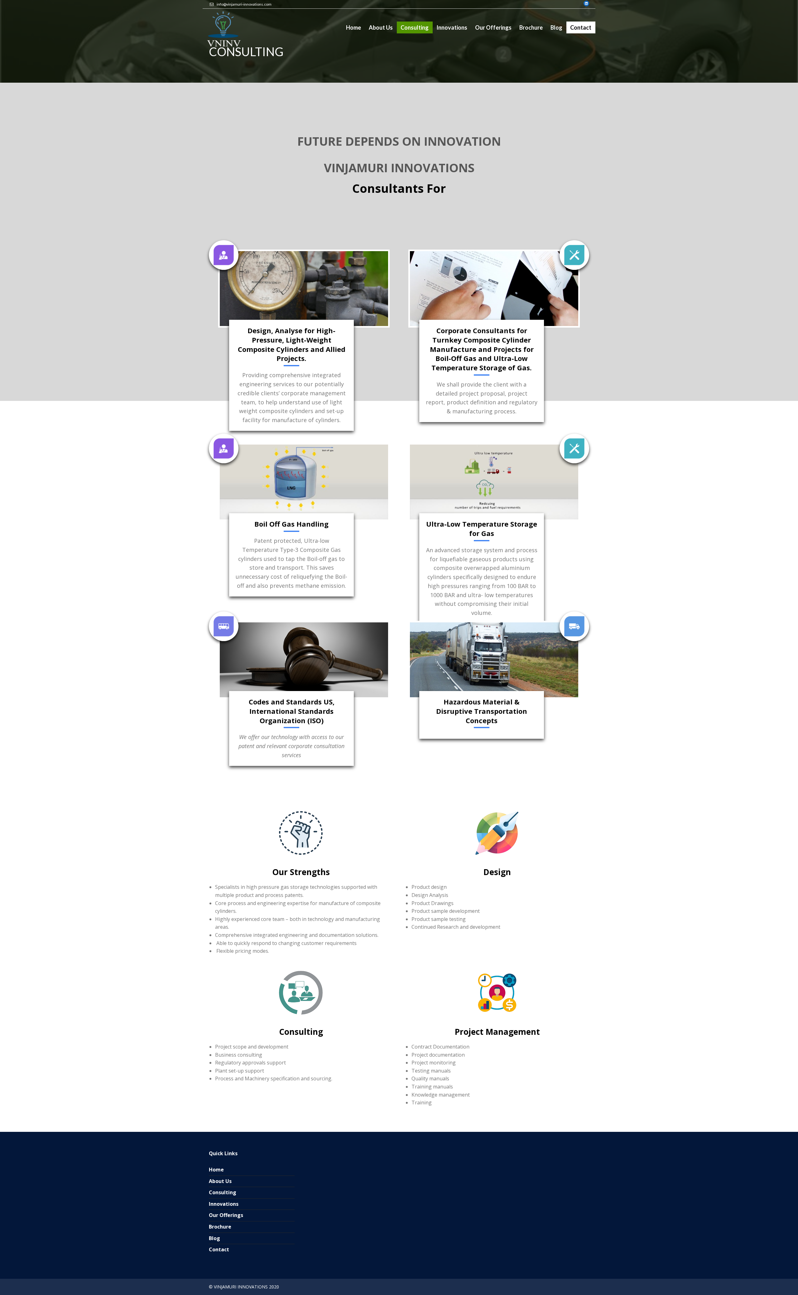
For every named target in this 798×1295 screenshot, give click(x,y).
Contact (219, 1249)
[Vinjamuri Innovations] (223, 29)
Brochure (220, 1226)
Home (216, 1169)
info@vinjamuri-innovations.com (244, 4)
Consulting (222, 1192)
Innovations (223, 1203)
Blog (214, 1238)
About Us (220, 1181)
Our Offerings (226, 1215)
